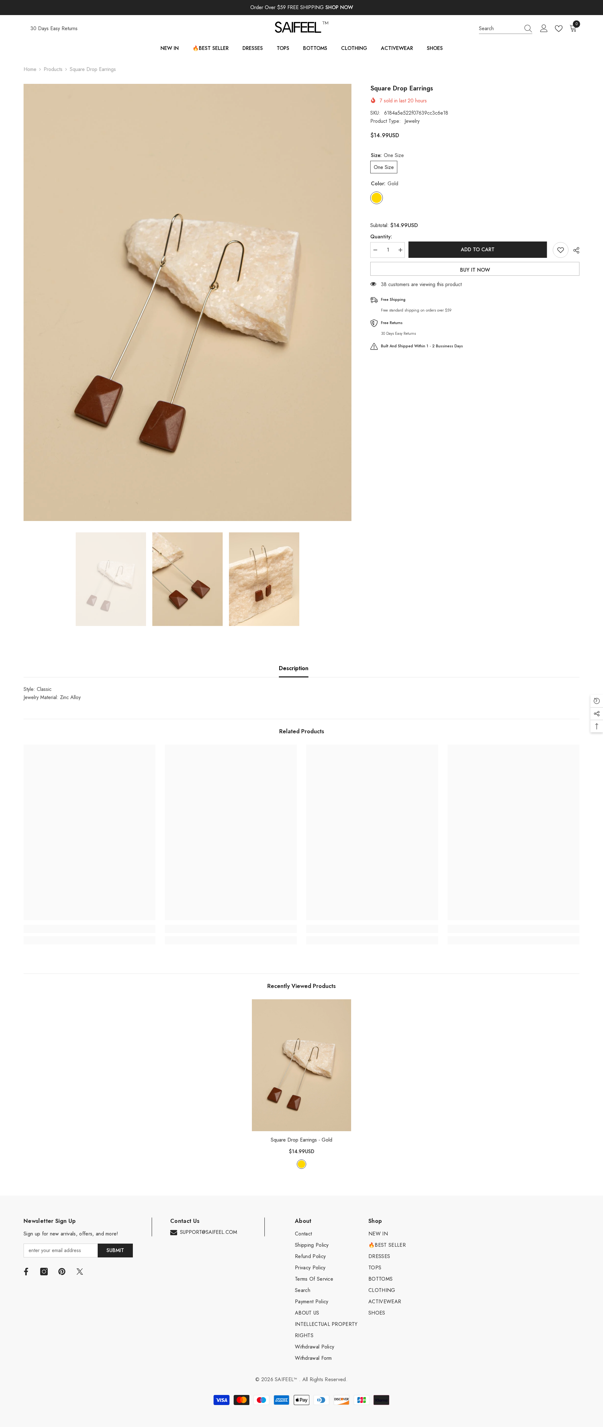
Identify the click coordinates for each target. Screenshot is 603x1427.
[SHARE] (573, 250)
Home (30, 69)
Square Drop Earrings (301, 1139)
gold (301, 1164)
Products (53, 69)
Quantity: (381, 236)
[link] (89, 929)
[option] (188, 302)
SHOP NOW (339, 7)
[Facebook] (26, 1271)
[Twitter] (79, 1271)
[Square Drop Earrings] (301, 1065)
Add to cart (479, 249)
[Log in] (544, 28)
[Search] (505, 29)
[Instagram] (44, 1271)
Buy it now (475, 270)
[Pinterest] (61, 1271)
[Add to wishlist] (560, 250)
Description (293, 668)
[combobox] (499, 29)
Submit (115, 1250)
